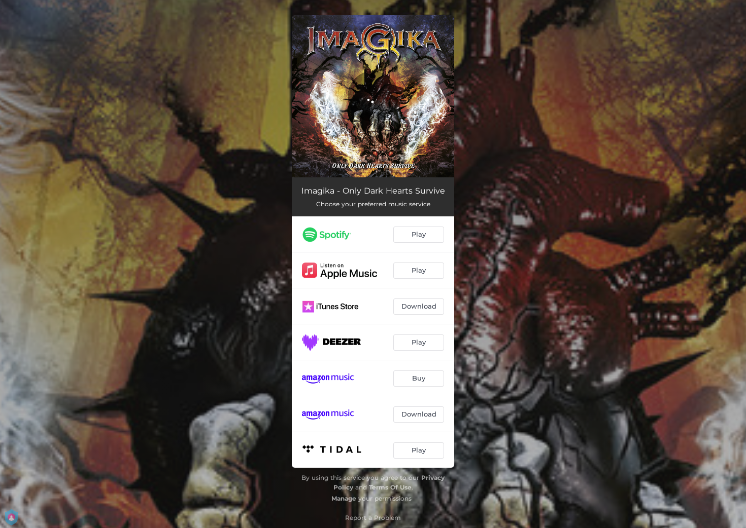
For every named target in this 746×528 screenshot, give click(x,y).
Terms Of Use (390, 487)
